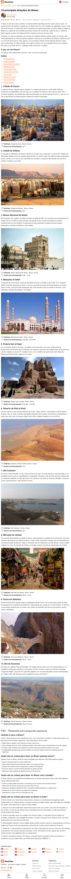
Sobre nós (35, 863)
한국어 (61, 852)
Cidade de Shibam (9, 61)
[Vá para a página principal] (7, 2)
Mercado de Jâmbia (9, 77)
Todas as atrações (37, 871)
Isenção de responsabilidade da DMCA (59, 866)
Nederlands (21, 852)
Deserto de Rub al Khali (10, 72)
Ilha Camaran (7, 74)
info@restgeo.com (6, 870)
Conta (26, 877)
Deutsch (33, 849)
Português (65, 2)
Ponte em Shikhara (9, 80)
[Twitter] (11, 868)
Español (20, 849)
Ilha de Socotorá (8, 82)
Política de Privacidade (55, 863)
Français (47, 849)
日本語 (61, 849)
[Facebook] (8, 868)
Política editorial (36, 866)
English (6, 849)
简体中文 (48, 852)
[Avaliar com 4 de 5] (7, 20)
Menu (62, 877)
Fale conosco (36, 868)
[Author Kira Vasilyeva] (4, 15)
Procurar (44, 877)
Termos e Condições (54, 868)
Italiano (6, 852)
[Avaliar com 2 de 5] (4, 20)
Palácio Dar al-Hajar (9, 69)
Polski (6, 855)
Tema (9, 877)
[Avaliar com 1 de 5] (2, 20)
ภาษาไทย (20, 855)
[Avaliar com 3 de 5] (5, 20)
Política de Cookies (54, 871)
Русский (34, 852)
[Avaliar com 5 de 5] (9, 20)
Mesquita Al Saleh (9, 67)
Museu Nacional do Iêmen (11, 64)
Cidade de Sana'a (9, 59)
